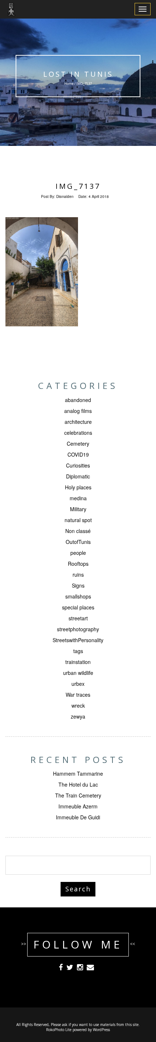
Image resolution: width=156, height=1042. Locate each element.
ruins (78, 574)
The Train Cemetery (78, 795)
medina (78, 498)
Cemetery (78, 443)
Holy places (78, 487)
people (78, 552)
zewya (78, 716)
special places (78, 607)
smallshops (78, 596)
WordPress (101, 1029)
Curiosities (78, 465)
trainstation (78, 661)
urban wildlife (78, 672)
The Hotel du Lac (78, 784)
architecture (78, 421)
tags (78, 651)
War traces (78, 694)
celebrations (78, 432)
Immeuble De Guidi (78, 817)
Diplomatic (78, 476)
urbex (78, 683)
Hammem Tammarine (78, 773)
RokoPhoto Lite (58, 1029)
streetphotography (78, 629)
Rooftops (78, 563)
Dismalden (65, 196)
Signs (78, 585)
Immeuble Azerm (78, 806)
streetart (78, 618)
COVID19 (78, 454)
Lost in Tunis (78, 74)
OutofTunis (78, 541)
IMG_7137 (78, 186)
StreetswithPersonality (78, 640)
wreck (78, 705)
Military (78, 509)
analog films (78, 410)
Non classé (78, 530)
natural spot (78, 520)
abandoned (78, 399)
